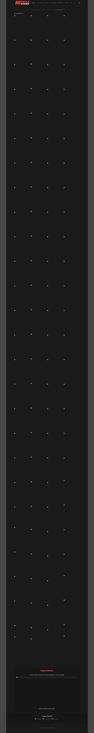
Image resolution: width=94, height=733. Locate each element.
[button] (71, 2)
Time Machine (53, 2)
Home (33, 2)
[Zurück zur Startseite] (22, 2)
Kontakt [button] (67, 2)
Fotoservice (60, 2)
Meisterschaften (40, 2)
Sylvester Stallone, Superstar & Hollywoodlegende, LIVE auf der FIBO (47, 675)
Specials (47, 2)
